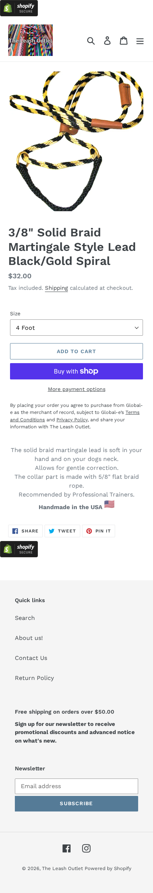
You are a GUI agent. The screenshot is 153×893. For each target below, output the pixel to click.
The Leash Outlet (62, 868)
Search (25, 617)
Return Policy (34, 677)
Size (15, 313)
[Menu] (140, 40)
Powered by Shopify (108, 868)
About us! (29, 637)
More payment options (76, 389)
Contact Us (31, 657)
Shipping (56, 288)
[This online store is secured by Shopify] (19, 14)
